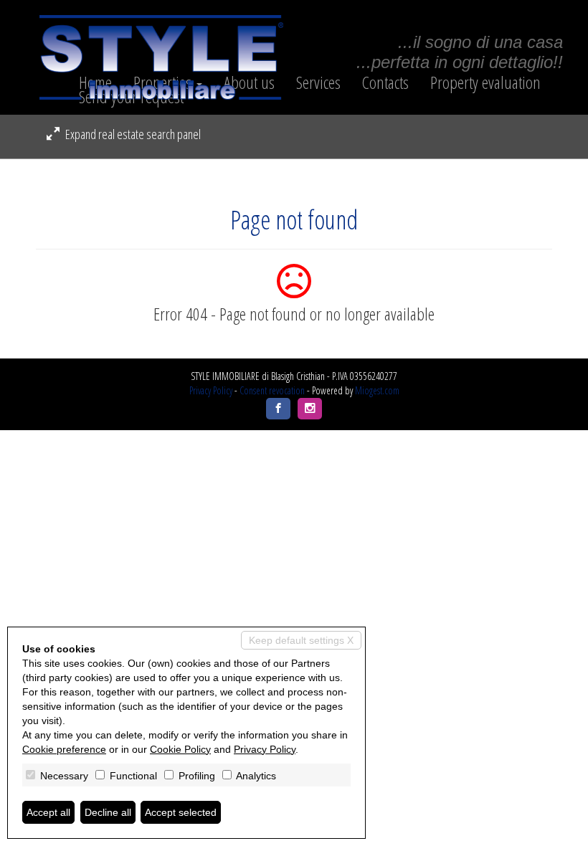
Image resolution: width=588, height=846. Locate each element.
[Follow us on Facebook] (278, 408)
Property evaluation (485, 82)
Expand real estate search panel (132, 134)
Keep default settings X (301, 640)
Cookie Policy (180, 749)
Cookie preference (64, 749)
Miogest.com (377, 390)
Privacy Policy (210, 390)
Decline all (108, 812)
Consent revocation (272, 390)
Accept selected (181, 812)
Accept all (48, 812)
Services (318, 82)
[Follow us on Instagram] (310, 408)
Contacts (385, 82)
